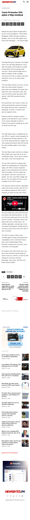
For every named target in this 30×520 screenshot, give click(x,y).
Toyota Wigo (9, 272)
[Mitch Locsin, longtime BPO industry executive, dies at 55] (25, 433)
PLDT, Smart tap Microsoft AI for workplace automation (11, 355)
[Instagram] (11, 496)
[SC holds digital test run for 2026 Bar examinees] (25, 405)
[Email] (14, 24)
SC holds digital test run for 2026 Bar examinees (10, 403)
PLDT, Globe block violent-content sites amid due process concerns (10, 413)
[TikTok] (16, 496)
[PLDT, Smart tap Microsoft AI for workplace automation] (25, 357)
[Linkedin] (11, 24)
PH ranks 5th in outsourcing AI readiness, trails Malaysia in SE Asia (11, 394)
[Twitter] (7, 24)
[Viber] (18, 24)
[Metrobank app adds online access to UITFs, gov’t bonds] (25, 386)
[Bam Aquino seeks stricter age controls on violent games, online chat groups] (25, 443)
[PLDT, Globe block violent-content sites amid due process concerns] (25, 414)
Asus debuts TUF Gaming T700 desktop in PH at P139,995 (11, 365)
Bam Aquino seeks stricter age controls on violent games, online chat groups (11, 442)
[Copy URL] (22, 24)
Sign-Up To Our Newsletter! (10, 452)
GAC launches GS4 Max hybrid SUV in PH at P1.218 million (11, 375)
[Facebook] (3, 24)
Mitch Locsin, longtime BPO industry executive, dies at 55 (11, 432)
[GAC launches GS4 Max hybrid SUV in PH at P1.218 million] (25, 376)
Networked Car (6, 8)
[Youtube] (22, 496)
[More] (24, 276)
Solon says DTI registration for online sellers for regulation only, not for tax (8, 287)
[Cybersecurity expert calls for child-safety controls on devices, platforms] (25, 424)
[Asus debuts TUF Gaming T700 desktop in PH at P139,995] (25, 366)
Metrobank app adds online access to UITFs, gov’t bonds (11, 384)
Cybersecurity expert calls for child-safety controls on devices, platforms (11, 423)
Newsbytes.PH (7, 20)
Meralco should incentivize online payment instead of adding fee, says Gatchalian (23, 288)
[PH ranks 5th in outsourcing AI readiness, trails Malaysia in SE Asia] (25, 395)
